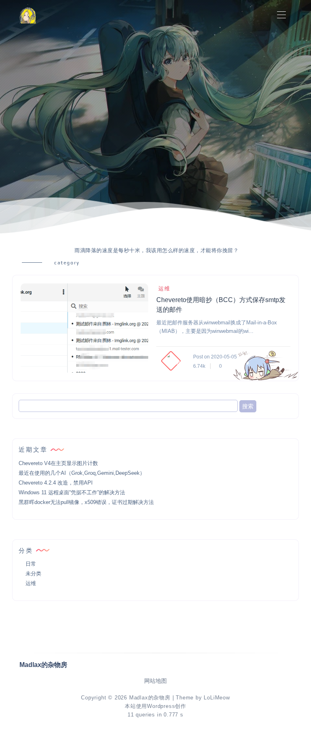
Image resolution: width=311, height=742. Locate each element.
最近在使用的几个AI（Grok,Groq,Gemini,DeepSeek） (82, 473)
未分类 (33, 573)
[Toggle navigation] (281, 15)
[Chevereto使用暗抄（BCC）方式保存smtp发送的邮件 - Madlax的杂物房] (84, 328)
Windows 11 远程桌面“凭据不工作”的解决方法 (72, 492)
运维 (164, 288)
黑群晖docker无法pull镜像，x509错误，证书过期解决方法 (86, 502)
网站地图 (155, 681)
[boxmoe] (27, 15)
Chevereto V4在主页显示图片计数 (58, 463)
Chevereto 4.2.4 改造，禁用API (56, 483)
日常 (31, 564)
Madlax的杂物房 (149, 698)
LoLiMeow (217, 698)
